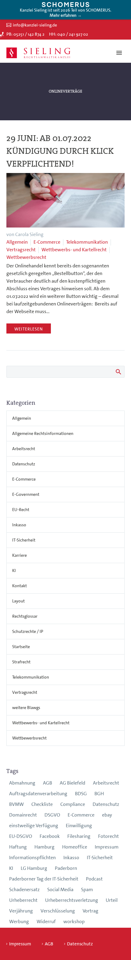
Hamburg (44, 847)
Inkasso (19, 525)
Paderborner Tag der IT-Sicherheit (43, 879)
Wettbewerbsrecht (26, 257)
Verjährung (21, 911)
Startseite (21, 646)
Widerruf (46, 921)
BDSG (81, 793)
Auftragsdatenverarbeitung (38, 793)
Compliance (72, 804)
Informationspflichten (32, 857)
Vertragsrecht (21, 249)
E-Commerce (47, 242)
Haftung (18, 847)
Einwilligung (79, 825)
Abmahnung (22, 783)
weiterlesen (28, 329)
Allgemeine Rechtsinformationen (42, 433)
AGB (47, 783)
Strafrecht (21, 662)
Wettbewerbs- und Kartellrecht (74, 249)
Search (118, 371)
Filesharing (78, 836)
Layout (18, 601)
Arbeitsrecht (23, 448)
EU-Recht (20, 509)
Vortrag (90, 911)
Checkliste (42, 804)
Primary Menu (119, 52)
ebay (107, 815)
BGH (99, 793)
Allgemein (17, 242)
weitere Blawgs (26, 707)
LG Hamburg (34, 868)
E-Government (25, 494)
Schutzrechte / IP (27, 631)
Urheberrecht (23, 900)
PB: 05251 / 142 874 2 (25, 34)
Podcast (94, 879)
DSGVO (52, 815)
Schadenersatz (24, 889)
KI (14, 570)
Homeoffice (74, 847)
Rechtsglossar (24, 616)
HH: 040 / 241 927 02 (68, 34)
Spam (87, 889)
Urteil (112, 900)
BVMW (16, 804)
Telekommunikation (87, 242)
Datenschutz (23, 464)
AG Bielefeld (72, 783)
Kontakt (19, 585)
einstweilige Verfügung (33, 825)
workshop (74, 921)
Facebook (50, 836)
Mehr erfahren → (66, 15)
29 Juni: (60, 151)
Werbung (19, 921)
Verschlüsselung (58, 911)
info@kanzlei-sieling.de (35, 25)
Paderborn (66, 868)
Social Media (60, 889)
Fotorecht (108, 836)
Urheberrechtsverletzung (71, 900)
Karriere (19, 555)
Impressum (107, 847)
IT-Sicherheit (23, 540)
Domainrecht (23, 815)
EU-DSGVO (20, 836)
